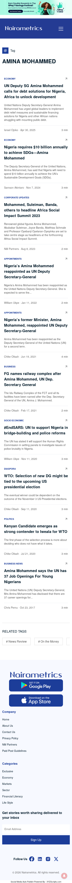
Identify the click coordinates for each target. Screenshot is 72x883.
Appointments (13, 258)
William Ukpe (11, 302)
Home (5, 719)
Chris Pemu (11, 607)
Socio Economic (14, 420)
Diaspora (10, 468)
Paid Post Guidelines (14, 751)
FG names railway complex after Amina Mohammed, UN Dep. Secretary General (32, 379)
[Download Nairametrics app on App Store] (36, 700)
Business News (13, 563)
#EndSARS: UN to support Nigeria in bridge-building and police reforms (36, 430)
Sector (6, 790)
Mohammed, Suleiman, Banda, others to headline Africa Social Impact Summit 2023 (32, 210)
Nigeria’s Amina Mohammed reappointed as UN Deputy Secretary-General (29, 271)
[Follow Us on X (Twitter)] (56, 858)
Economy (10, 78)
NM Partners (11, 249)
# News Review (16, 641)
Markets (7, 784)
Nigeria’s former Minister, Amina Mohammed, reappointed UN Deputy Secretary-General (36, 325)
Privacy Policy (10, 738)
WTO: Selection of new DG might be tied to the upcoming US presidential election (36, 481)
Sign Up (36, 840)
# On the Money (48, 641)
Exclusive (7, 771)
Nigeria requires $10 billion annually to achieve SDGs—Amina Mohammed (36, 152)
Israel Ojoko (11, 130)
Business (10, 366)
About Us (7, 725)
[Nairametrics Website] (23, 28)
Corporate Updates (16, 197)
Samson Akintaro (14, 187)
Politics (9, 519)
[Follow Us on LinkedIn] (39, 858)
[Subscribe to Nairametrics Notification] (64, 876)
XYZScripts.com (54, 881)
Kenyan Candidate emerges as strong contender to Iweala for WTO (35, 528)
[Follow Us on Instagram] (48, 858)
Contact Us (8, 732)
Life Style (7, 802)
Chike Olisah (11, 356)
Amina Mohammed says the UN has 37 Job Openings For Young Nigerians (35, 576)
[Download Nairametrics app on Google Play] (36, 685)
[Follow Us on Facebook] (31, 858)
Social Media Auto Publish (22, 881)
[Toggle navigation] (60, 29)
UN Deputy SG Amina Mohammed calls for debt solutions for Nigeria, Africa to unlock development (35, 91)
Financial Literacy (12, 796)
